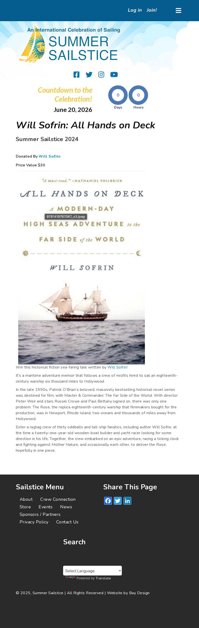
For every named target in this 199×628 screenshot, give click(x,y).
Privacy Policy (34, 522)
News (66, 507)
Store (25, 507)
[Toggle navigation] (178, 10)
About (26, 499)
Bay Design (139, 593)
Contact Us (67, 522)
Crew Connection (57, 499)
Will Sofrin (49, 156)
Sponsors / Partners (40, 514)
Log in (135, 10)
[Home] (70, 44)
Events (45, 507)
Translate (103, 578)
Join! (152, 10)
